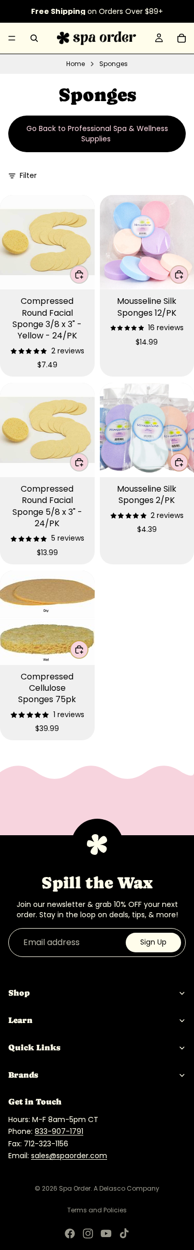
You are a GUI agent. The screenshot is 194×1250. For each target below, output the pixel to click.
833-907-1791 (59, 1131)
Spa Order (75, 1188)
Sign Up (153, 942)
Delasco (112, 1188)
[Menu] (12, 38)
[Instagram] (88, 1233)
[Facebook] (70, 1233)
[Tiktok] (124, 1233)
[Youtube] (106, 1233)
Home (75, 64)
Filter (28, 176)
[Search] (34, 38)
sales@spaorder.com (69, 1155)
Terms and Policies (97, 1210)
